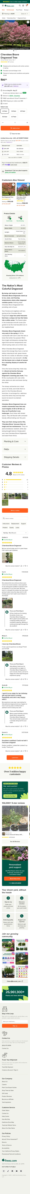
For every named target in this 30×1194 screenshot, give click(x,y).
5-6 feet (4, 116)
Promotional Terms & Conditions (11, 1154)
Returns (4, 1142)
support (23, 523)
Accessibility (5, 1148)
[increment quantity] (27, 122)
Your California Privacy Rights (10, 1151)
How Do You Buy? (10, 796)
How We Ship (6, 1119)
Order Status (5, 1110)
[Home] (9, 5)
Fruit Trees (19, 10)
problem (5, 527)
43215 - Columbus (14, 95)
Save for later (16, 133)
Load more (15, 757)
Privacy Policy (6, 1136)
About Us (4, 1081)
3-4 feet (13, 111)
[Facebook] (12, 1171)
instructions (6, 523)
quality (12, 527)
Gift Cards (5, 1093)
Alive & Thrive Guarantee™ (10, 1139)
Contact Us (5, 1048)
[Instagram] (3, 1171)
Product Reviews (7, 1096)
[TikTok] (8, 1171)
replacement (15, 523)
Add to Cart (16, 128)
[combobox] (15, 532)
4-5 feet (22, 111)
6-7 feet (14, 116)
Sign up (15, 1026)
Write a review (15, 510)
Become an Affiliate (8, 1099)
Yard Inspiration (6, 1102)
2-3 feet (4, 111)
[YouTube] (16, 1171)
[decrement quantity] (3, 122)
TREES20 (8, 142)
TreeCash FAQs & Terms (9, 1125)
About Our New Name (8, 1128)
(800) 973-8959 (10, 172)
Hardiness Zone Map (8, 1122)
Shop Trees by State (8, 1090)
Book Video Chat (15, 878)
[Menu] (3, 5)
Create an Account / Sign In (10, 1070)
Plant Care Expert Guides (9, 1087)
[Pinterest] (21, 1171)
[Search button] (20, 5)
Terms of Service (7, 1145)
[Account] (23, 5)
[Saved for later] (28, 22)
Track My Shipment (7, 1067)
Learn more (13, 164)
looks (17, 527)
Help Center (5, 1116)
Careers (4, 1084)
